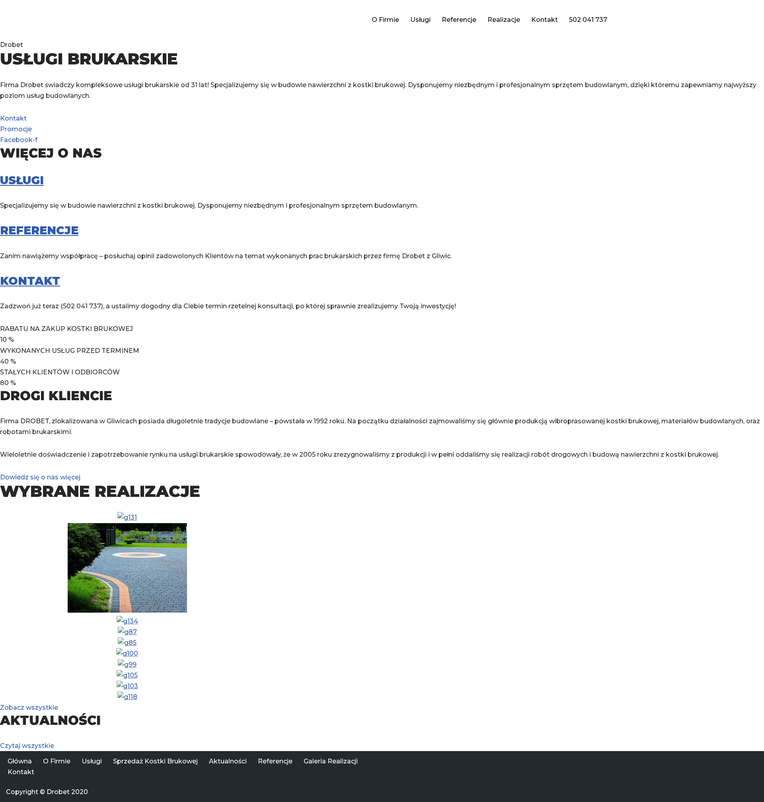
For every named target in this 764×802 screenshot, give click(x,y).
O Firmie (385, 19)
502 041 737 (588, 19)
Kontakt (544, 19)
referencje (39, 230)
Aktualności (228, 761)
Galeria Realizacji (331, 761)
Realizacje (503, 19)
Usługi (420, 19)
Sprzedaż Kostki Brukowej (155, 761)
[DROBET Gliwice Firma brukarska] (205, 19)
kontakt (30, 281)
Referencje (459, 19)
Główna (20, 761)
